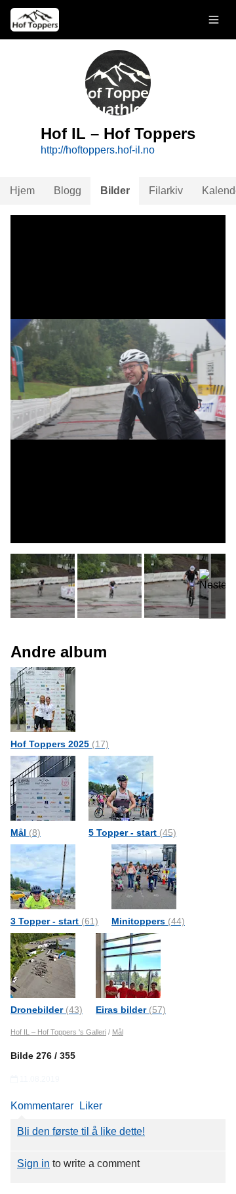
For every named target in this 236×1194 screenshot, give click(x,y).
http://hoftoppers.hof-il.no (98, 149)
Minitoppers (148, 921)
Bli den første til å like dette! (81, 1131)
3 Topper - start (54, 921)
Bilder (115, 190)
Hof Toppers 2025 (59, 744)
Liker (90, 1105)
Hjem (22, 190)
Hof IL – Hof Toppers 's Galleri (58, 1032)
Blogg (67, 190)
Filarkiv (166, 190)
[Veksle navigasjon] (214, 19)
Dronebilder (46, 1009)
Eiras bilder (131, 1009)
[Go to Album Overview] (42, 699)
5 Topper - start (132, 832)
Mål (25, 832)
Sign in (33, 1163)
